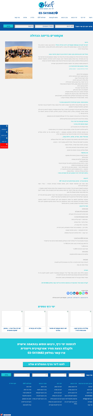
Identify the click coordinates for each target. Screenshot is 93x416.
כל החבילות (76, 298)
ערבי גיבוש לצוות (41, 390)
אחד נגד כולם (27, 390)
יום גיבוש (89, 390)
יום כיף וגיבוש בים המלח (55, 402)
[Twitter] (71, 293)
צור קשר (17, 18)
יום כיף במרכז (58, 390)
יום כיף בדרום (58, 393)
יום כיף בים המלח (57, 396)
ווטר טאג (28, 387)
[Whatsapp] (80, 293)
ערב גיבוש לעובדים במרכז (39, 399)
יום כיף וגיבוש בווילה (56, 399)
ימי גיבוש (74, 18)
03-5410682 (47, 13)
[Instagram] (86, 293)
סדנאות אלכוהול (26, 396)
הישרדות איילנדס (26, 402)
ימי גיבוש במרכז (72, 390)
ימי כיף (83, 18)
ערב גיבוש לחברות (41, 396)
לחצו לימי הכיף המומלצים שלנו (46, 364)
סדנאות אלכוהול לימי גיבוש (69, 399)
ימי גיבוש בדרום (72, 393)
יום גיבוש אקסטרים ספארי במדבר (58, 329)
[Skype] (83, 293)
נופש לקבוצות (53, 18)
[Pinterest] (77, 293)
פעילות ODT (41, 18)
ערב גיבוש (64, 18)
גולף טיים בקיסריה (35, 328)
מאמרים (90, 402)
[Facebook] (68, 293)
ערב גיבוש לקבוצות (41, 393)
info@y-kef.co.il (87, 399)
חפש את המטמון (26, 399)
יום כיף (90, 387)
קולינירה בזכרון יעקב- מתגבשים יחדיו (81, 329)
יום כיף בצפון (58, 387)
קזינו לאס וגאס (27, 405)
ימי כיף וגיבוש (84, 298)
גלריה (32, 18)
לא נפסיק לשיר (27, 393)
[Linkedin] (74, 293)
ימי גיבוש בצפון (73, 387)
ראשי (90, 18)
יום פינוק (69, 298)
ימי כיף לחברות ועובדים (55, 405)
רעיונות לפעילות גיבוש (71, 396)
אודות (25, 18)
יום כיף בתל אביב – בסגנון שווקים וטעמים (12, 329)
